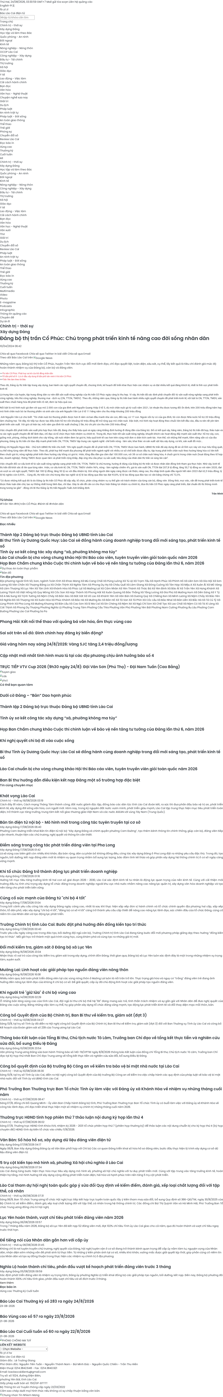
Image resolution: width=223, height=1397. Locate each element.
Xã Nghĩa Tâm (79, 585)
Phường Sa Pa (38, 611)
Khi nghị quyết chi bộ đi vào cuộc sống (37, 740)
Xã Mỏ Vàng (214, 585)
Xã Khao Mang (71, 581)
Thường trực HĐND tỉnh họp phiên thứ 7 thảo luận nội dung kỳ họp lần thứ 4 (71, 1117)
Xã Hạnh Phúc (159, 581)
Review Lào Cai (9, 139)
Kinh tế (4, 44)
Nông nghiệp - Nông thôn (16, 48)
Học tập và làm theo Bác (16, 33)
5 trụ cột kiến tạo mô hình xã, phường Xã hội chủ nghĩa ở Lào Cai (61, 1162)
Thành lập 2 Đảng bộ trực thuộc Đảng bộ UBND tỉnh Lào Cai (56, 534)
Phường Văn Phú (120, 607)
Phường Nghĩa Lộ (51, 607)
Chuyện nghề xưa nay (14, 97)
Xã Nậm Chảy (196, 596)
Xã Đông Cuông (155, 585)
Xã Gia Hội (206, 581)
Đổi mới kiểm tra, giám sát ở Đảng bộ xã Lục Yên (46, 947)
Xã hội (4, 67)
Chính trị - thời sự (11, 25)
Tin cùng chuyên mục (16, 785)
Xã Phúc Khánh (61, 600)
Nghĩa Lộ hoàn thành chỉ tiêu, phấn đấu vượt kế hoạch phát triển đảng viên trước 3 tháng (85, 1266)
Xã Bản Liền (181, 600)
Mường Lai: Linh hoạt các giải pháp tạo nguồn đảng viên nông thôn (64, 969)
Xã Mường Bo (93, 600)
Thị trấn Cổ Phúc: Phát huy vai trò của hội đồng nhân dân (27, 373)
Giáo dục (5, 71)
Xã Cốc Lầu (149, 600)
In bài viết (60, 354)
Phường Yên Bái (141, 607)
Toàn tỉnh (55, 581)
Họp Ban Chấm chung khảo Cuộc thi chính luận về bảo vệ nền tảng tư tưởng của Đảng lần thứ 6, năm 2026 (102, 563)
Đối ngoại (6, 40)
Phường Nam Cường (164, 607)
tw (10, 1353)
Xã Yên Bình (159, 588)
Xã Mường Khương (43, 603)
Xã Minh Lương (177, 596)
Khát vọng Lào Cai (17, 795)
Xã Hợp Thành (75, 592)
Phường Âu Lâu (187, 607)
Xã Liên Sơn (191, 581)
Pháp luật (6, 109)
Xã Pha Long (23, 603)
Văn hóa (5, 90)
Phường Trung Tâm (74, 607)
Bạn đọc (5, 86)
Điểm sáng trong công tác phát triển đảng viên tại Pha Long (57, 845)
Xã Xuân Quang (112, 592)
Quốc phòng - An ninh (14, 37)
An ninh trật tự (9, 112)
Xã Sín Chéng (109, 603)
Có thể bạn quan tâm (16, 685)
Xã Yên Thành (128, 588)
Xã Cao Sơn (76, 603)
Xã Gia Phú (167, 592)
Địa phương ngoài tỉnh (14, 581)
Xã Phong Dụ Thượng (26, 607)
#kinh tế (43, 504)
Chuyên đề (7, 317)
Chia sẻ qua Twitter (41, 354)
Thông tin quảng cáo (13, 314)
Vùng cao (6, 147)
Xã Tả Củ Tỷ (209, 600)
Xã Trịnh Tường (27, 596)
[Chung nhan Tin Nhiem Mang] (19, 1394)
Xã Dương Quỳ (139, 596)
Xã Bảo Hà (78, 600)
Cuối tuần (6, 154)
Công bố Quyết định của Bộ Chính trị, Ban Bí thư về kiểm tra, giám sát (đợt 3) (73, 1015)
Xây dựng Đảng (9, 29)
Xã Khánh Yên (106, 596)
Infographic (7, 310)
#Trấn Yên (6, 504)
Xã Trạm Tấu (141, 581)
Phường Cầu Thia (98, 607)
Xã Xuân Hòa (43, 600)
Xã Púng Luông (113, 581)
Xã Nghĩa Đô (8, 600)
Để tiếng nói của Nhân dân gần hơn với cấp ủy (44, 1240)
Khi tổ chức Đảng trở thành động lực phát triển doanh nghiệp (58, 871)
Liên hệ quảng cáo (80, 2)
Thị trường (6, 63)
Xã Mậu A (186, 585)
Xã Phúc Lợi (75, 588)
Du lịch (4, 105)
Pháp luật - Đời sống (13, 116)
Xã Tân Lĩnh (42, 588)
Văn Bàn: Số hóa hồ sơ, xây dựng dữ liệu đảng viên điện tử (55, 1140)
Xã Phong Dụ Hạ (98, 585)
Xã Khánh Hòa (59, 588)
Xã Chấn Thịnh (60, 585)
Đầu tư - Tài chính (11, 59)
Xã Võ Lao (90, 596)
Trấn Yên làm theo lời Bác (14, 379)
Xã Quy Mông (42, 592)
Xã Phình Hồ (176, 581)
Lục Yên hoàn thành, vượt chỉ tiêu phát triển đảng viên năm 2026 (62, 1217)
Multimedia (7, 291)
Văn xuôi (5, 230)
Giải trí (4, 101)
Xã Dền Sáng (202, 592)
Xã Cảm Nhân (110, 588)
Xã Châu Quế (117, 585)
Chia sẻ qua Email (79, 354)
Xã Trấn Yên (188, 588)
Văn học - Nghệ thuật (14, 93)
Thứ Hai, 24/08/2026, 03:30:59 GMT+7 (23, 2)
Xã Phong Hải (93, 592)
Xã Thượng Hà (25, 600)
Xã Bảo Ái (173, 588)
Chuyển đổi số (9, 135)
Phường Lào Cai (19, 611)
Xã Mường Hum (184, 592)
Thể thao (5, 124)
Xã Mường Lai (92, 588)
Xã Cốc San (58, 592)
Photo (4, 298)
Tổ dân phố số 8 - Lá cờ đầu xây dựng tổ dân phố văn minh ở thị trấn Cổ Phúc (36, 376)
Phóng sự (6, 131)
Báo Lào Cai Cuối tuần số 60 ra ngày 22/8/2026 (45, 1331)
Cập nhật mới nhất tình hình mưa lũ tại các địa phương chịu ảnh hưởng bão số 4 (77, 655)
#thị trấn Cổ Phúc (25, 504)
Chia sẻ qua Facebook (14, 354)
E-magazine (8, 302)
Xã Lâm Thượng (10, 588)
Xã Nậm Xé (125, 603)
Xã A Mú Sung (9, 596)
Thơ (2, 234)
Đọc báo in (7, 143)
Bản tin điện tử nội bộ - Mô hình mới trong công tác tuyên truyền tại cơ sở (70, 822)
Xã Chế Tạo (160, 603)
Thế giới (5, 128)
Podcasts (6, 306)
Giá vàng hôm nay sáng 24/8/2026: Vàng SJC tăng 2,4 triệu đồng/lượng (69, 644)
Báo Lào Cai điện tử (12, 13)
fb (1, 9)
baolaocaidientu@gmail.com (27, 1372)
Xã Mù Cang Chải (92, 581)
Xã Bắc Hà (195, 600)
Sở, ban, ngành (39, 581)
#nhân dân (56, 504)
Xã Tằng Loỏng (150, 592)
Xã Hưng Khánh (206, 588)
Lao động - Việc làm (13, 78)
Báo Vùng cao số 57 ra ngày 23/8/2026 (37, 1316)
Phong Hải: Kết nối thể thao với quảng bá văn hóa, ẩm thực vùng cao (66, 621)
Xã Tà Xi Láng (206, 603)
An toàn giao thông (12, 120)
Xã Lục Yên (27, 588)
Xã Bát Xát (77, 596)
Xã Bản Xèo (62, 596)
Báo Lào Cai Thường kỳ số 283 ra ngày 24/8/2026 (47, 1301)
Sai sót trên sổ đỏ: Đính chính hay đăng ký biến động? (51, 633)
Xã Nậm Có (190, 603)
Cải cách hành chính (13, 82)
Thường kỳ (6, 150)
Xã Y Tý (215, 592)
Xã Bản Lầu (62, 603)
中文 (12, 5)
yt (4, 9)
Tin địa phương (11, 577)
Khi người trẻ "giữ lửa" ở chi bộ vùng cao (38, 992)
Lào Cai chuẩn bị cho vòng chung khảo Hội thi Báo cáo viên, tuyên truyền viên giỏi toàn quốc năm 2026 (98, 557)
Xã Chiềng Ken (158, 596)
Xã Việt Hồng (24, 592)
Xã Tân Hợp (172, 585)
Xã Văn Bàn (122, 596)
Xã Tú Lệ (128, 581)
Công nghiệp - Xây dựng (15, 55)
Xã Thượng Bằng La (37, 585)
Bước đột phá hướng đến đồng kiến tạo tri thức (73, 924)
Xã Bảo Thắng (131, 592)
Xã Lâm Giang (135, 585)
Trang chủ (6, 21)
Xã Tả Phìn (135, 600)
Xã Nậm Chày (46, 596)
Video (3, 295)
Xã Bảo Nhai (165, 600)
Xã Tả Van (122, 600)
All (1, 158)
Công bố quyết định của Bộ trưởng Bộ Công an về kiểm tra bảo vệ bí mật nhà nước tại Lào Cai (89, 1066)
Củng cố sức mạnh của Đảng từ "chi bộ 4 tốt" (43, 898)
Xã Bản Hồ (109, 600)
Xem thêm (7, 1283)
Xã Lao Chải (175, 603)
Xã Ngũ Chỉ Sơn (143, 603)
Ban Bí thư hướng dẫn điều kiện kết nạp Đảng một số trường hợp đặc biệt (70, 780)
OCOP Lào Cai (9, 52)
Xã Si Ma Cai (92, 603)
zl (7, 9)
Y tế (2, 74)
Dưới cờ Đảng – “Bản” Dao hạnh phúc (35, 695)
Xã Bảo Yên (212, 596)
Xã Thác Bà (144, 588)
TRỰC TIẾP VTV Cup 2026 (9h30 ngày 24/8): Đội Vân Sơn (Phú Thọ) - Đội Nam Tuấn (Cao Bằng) (90, 666)
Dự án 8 (5, 321)
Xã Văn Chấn (16, 585)
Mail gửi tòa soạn (57, 2)
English (4, 5)
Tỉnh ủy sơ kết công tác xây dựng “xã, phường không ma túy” (58, 551)
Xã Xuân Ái (200, 585)
